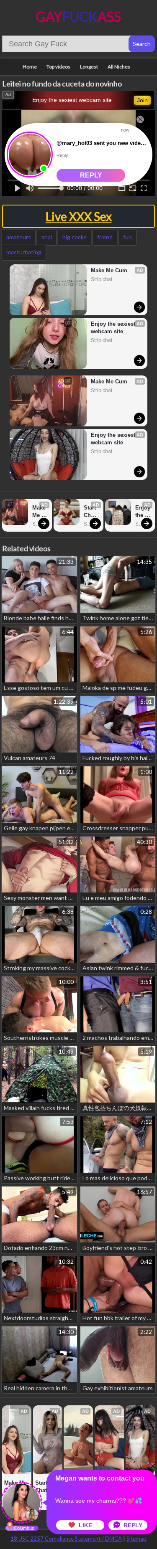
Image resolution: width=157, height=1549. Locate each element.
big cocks (74, 237)
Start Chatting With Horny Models (91, 512)
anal (46, 237)
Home (30, 66)
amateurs (18, 237)
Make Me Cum (109, 270)
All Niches (119, 66)
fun (127, 237)
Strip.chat (101, 279)
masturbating (23, 252)
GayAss (78, 16)
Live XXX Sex (79, 216)
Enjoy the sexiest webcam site (72, 99)
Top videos (58, 66)
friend (105, 237)
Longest (89, 66)
